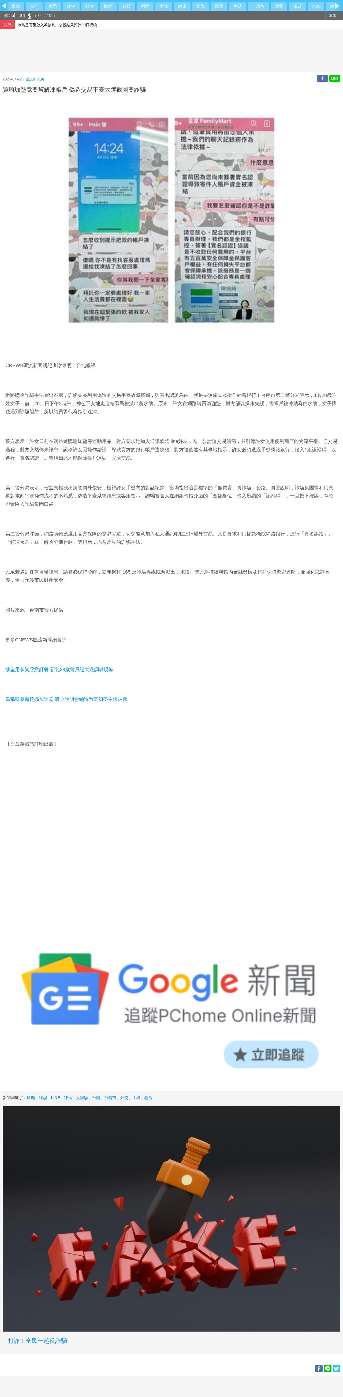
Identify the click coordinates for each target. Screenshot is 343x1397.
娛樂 (200, 6)
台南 (96, 1097)
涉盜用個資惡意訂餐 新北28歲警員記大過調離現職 (59, 669)
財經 (108, 6)
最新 (16, 6)
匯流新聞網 (34, 79)
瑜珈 (31, 1097)
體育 (219, 6)
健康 (182, 6)
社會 (89, 6)
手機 (136, 1097)
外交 (124, 1097)
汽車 (316, 6)
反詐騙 (82, 1097)
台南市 (110, 1097)
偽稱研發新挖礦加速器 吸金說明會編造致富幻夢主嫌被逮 (66, 699)
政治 (71, 6)
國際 (145, 6)
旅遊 (297, 6)
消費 (279, 6)
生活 (237, 6)
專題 (53, 6)
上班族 (258, 6)
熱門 (34, 6)
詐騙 (43, 1097)
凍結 (68, 1097)
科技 (126, 6)
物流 (148, 1097)
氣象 (333, 15)
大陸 (163, 6)
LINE (55, 1097)
